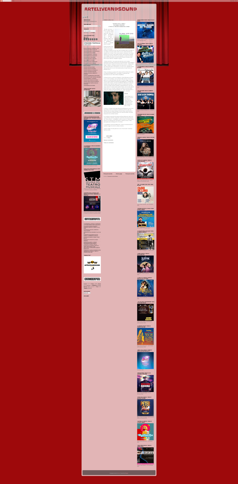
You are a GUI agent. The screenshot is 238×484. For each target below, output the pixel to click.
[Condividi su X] (109, 136)
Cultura (92, 283)
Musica (109, 137)
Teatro (85, 288)
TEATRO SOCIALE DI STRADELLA (91, 70)
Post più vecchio (130, 173)
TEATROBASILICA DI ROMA (89, 85)
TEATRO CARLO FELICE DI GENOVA (91, 81)
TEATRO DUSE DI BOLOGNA (89, 57)
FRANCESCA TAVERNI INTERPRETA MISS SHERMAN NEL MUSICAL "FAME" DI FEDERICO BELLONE (92, 251)
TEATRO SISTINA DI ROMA (89, 67)
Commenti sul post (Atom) (113, 176)
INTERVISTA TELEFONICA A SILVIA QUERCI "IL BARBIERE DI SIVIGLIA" (91, 235)
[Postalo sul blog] (108, 136)
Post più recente (108, 173)
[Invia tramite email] (106, 136)
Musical (85, 286)
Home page (119, 173)
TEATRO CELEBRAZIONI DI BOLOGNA (91, 75)
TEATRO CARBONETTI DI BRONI (90, 54)
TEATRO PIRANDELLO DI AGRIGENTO (91, 51)
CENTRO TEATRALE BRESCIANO (90, 61)
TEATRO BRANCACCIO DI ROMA (90, 55)
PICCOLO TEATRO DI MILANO (90, 63)
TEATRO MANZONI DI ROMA (89, 52)
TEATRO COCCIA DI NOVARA (90, 68)
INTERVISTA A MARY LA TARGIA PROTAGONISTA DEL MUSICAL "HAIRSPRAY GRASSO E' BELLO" (90, 243)
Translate (93, 32)
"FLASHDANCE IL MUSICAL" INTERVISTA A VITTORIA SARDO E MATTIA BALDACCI (92, 224)
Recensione (92, 286)
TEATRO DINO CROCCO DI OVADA (91, 80)
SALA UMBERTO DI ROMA (89, 60)
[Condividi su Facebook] (110, 136)
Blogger (126, 473)
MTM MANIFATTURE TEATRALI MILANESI (92, 77)
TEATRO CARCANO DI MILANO (90, 58)
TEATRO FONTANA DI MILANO (90, 71)
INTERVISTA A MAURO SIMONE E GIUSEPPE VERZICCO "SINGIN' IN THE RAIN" (92, 227)
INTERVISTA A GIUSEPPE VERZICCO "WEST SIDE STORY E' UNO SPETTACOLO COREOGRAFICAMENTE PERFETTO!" (92, 247)
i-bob (119, 473)
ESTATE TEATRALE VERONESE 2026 (91, 48)
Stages (97, 286)
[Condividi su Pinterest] (111, 136)
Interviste (88, 285)
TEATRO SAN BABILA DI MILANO (90, 49)
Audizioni (85, 283)
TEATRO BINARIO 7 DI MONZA (90, 78)
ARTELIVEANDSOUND (110, 9)
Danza (99, 283)
